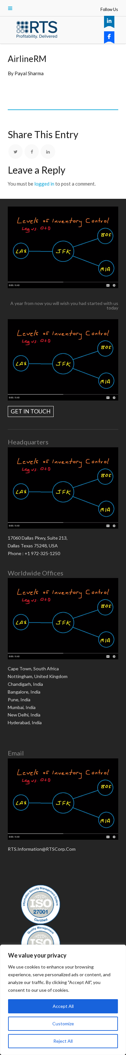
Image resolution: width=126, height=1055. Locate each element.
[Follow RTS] (109, 21)
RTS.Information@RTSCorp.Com (42, 849)
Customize (63, 1023)
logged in (44, 184)
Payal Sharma (29, 73)
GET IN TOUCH (31, 411)
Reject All (63, 1041)
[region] (63, 1000)
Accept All (63, 1006)
